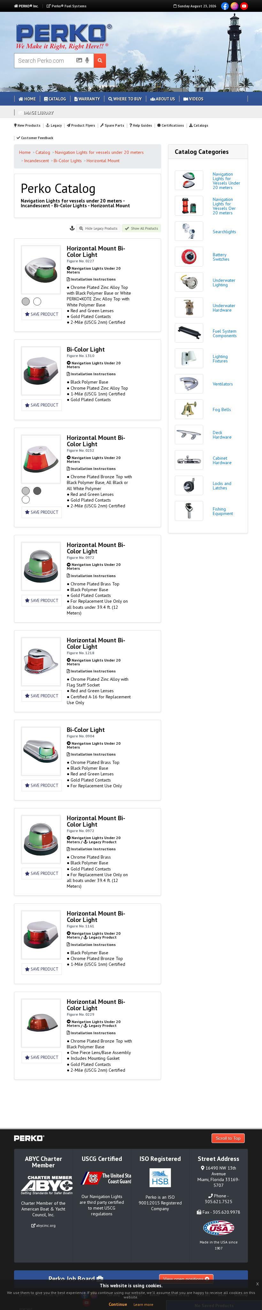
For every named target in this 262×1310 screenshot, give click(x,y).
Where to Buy (127, 99)
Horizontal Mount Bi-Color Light (96, 251)
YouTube (244, 6)
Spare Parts (114, 125)
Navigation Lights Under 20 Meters (93, 270)
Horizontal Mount (103, 160)
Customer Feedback (36, 138)
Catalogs (200, 125)
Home (29, 99)
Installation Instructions (93, 279)
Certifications (172, 125)
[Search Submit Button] (100, 60)
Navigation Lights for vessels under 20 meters (99, 152)
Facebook (225, 6)
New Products (29, 125)
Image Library (38, 112)
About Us (165, 99)
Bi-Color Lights (68, 160)
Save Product (44, 314)
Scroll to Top (228, 1138)
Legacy (56, 125)
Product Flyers (82, 125)
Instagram (234, 6)
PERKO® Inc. (28, 6)
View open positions (184, 1279)
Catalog (57, 99)
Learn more (143, 1304)
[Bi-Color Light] (41, 392)
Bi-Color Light (86, 349)
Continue (118, 1304)
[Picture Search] (77, 61)
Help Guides (142, 125)
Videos (196, 99)
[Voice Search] (87, 60)
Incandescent (36, 160)
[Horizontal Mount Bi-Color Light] (41, 291)
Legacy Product (103, 841)
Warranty (89, 99)
